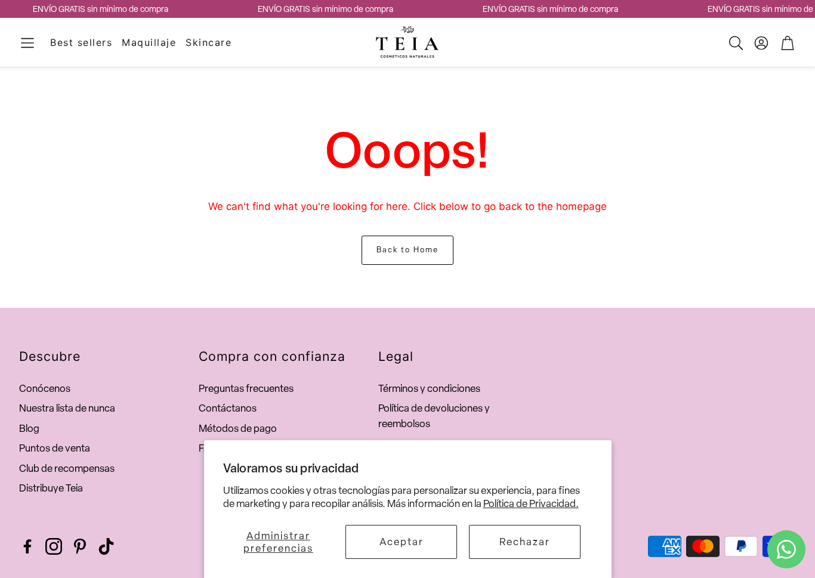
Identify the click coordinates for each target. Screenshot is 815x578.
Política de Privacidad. (531, 503)
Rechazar (524, 541)
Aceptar (401, 541)
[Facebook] (27, 546)
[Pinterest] (80, 546)
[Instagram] (53, 546)
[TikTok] (106, 546)
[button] (27, 42)
